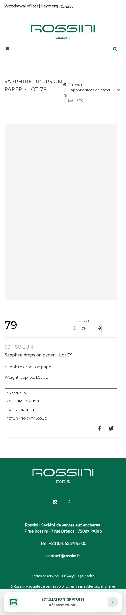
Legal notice (85, 575)
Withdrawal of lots (21, 6)
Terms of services (46, 575)
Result (77, 84)
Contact (67, 6)
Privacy (68, 575)
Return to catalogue (26, 418)
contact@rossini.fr (63, 555)
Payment (49, 6)
